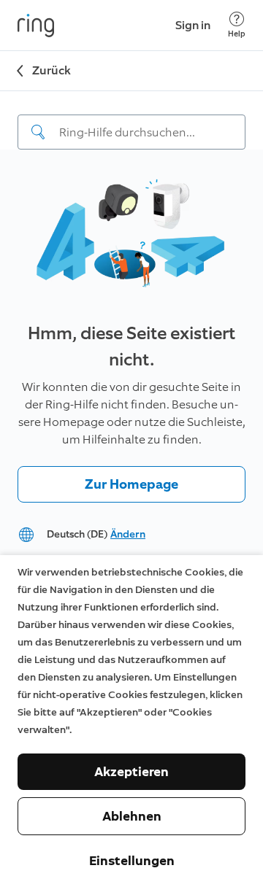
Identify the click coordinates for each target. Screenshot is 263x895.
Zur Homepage (131, 484)
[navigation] (131, 120)
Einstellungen (132, 861)
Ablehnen (131, 816)
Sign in (192, 25)
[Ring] (36, 25)
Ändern (127, 534)
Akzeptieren (131, 772)
